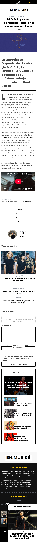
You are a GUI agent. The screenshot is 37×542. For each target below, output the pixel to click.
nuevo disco (22, 201)
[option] (18, 266)
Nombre (5, 345)
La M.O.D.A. (5, 201)
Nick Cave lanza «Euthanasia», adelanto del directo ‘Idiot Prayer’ (18, 300)
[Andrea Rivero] (4, 521)
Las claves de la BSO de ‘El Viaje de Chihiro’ (23, 404)
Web (26, 345)
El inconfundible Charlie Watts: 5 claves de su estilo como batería (18, 385)
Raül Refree (5, 137)
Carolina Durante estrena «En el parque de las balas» (18, 279)
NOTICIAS (12, 16)
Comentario (6, 326)
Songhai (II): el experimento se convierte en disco (21, 438)
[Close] (7, 503)
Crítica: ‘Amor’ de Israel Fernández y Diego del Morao (18, 290)
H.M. (19, 29)
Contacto (18, 500)
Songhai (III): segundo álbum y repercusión (22, 427)
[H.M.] (4, 514)
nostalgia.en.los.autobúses (9, 148)
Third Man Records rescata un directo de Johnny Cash (22, 536)
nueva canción (14, 201)
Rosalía (22, 137)
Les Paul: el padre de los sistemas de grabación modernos (23, 415)
